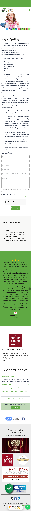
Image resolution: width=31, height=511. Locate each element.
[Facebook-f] (15, 459)
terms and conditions (22, 197)
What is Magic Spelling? (8, 336)
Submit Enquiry (15, 208)
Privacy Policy (11, 465)
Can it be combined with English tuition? (12, 358)
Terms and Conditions (9, 194)
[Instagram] (12, 459)
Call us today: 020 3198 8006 (15, 5)
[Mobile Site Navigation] (28, 10)
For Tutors (7, 1)
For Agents (24, 1)
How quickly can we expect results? (11, 355)
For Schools (15, 1)
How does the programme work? (10, 348)
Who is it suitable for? (7, 344)
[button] (1, 269)
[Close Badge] (23, 505)
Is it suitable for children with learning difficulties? (14, 351)
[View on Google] (15, 273)
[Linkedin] (19, 459)
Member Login (15, 3)
